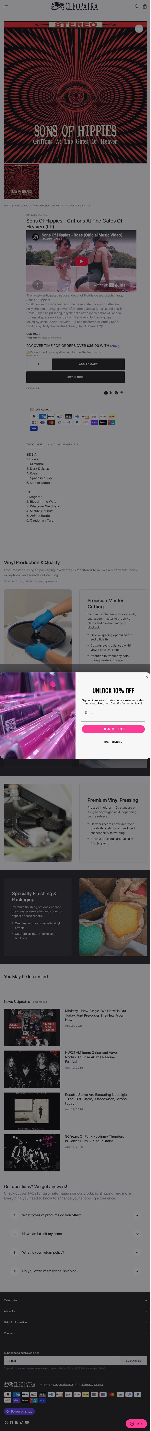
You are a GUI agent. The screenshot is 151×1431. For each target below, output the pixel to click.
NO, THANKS (112, 741)
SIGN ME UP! (111, 729)
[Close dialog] (145, 676)
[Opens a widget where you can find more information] (133, 1424)
